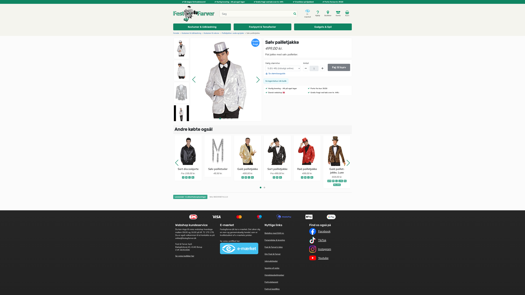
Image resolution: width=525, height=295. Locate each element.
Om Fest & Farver (273, 254)
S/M (329, 181)
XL (193, 177)
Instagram (324, 249)
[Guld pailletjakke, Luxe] (336, 151)
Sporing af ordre (272, 268)
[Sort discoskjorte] (188, 151)
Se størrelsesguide (276, 73)
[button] (194, 80)
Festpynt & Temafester (262, 26)
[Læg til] (322, 68)
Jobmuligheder (271, 261)
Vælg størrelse (272, 63)
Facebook (324, 231)
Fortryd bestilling (272, 289)
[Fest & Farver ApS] (193, 13)
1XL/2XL (337, 185)
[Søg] (294, 13)
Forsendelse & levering (275, 240)
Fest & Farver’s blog (274, 247)
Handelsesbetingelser (274, 275)
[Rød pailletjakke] (307, 151)
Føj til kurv (339, 67)
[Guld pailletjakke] (247, 151)
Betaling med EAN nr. (274, 233)
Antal (306, 63)
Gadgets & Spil (323, 26)
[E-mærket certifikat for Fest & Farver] (239, 248)
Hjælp (317, 15)
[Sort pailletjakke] (277, 151)
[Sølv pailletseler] (217, 151)
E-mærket (307, 15)
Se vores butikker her (184, 256)
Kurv (347, 15)
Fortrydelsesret (271, 282)
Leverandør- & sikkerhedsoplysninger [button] (190, 197)
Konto (338, 15)
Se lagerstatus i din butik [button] (275, 81)
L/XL (341, 181)
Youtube (323, 258)
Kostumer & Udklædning (202, 26)
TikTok (322, 240)
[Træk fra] (305, 68)
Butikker (327, 15)
